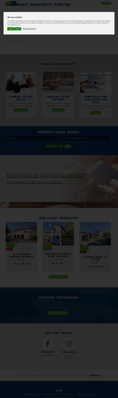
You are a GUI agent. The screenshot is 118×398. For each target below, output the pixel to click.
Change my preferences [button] (29, 29)
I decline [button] (17, 29)
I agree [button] (10, 29)
